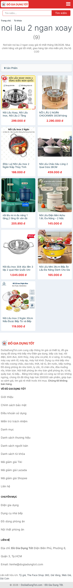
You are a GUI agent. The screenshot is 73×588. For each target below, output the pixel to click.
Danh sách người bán (14, 445)
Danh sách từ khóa (13, 453)
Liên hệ (5, 486)
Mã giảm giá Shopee (14, 478)
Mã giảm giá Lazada (14, 470)
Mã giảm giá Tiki (11, 462)
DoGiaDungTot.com (31, 584)
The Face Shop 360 (38, 575)
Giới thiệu (7, 397)
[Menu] (68, 3)
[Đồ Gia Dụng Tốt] (18, 343)
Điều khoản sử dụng (13, 413)
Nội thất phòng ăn (12, 529)
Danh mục (7, 429)
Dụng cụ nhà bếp (12, 513)
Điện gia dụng (10, 505)
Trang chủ (6, 20)
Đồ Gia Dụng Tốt (54, 584)
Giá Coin (4, 578)
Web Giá (66, 575)
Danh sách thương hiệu (15, 437)
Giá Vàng (55, 575)
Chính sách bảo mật (13, 405)
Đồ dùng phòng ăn (13, 521)
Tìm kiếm (61, 13)
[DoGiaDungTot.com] (20, 4)
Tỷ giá (22, 575)
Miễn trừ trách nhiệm (14, 421)
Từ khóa (18, 20)
